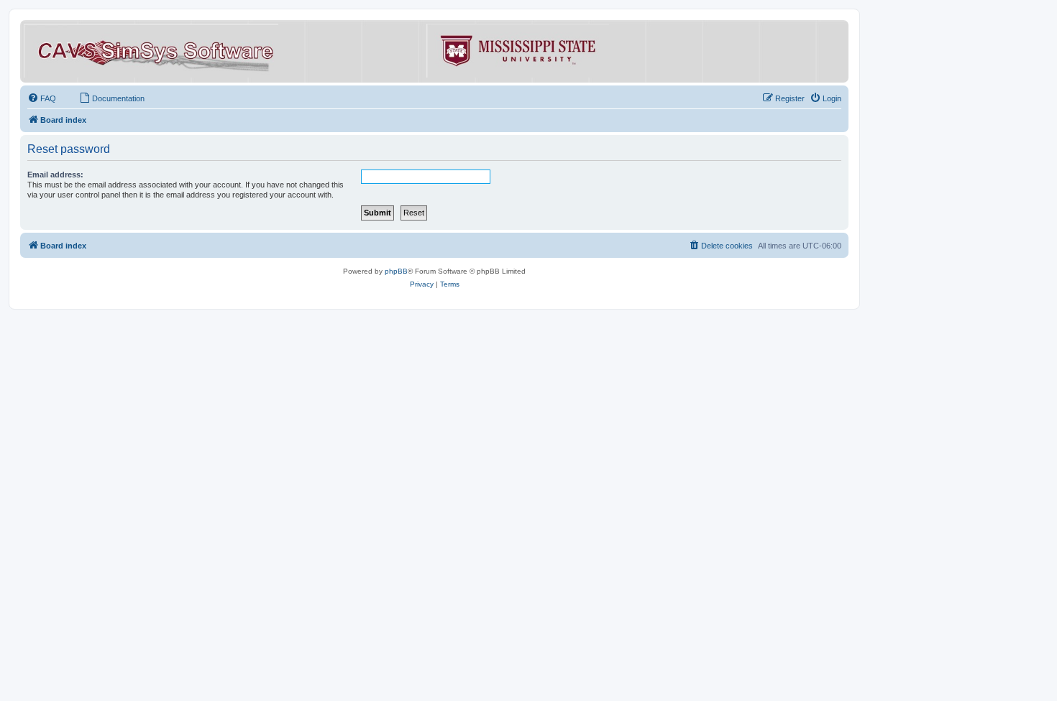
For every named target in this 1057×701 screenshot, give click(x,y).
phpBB (396, 271)
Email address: (55, 174)
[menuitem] (41, 98)
